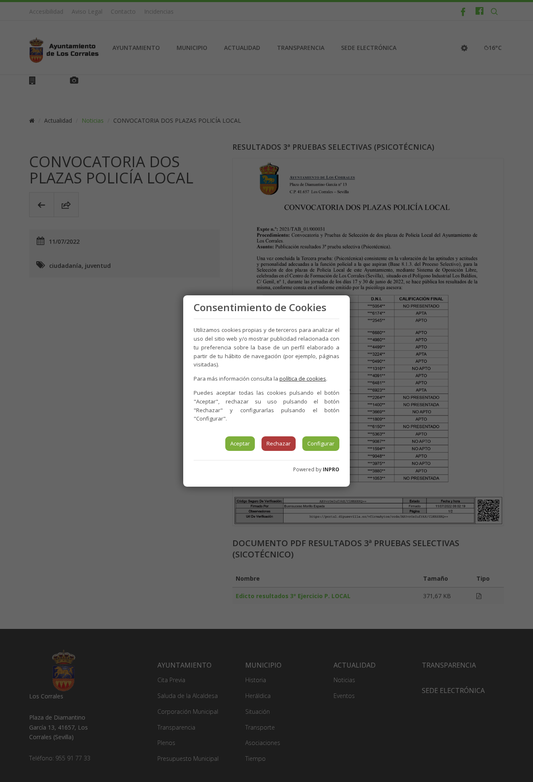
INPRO (331, 469)
